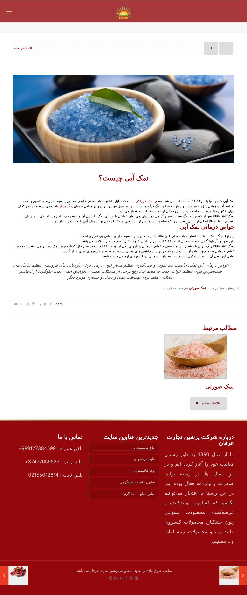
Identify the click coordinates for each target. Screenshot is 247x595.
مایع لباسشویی (144, 447)
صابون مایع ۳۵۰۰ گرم (139, 493)
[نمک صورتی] (243, 575)
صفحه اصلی (152, 30)
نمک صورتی (219, 386)
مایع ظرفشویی (144, 459)
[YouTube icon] (121, 578)
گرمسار (64, 206)
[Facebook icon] (126, 578)
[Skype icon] (136, 578)
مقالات (129, 30)
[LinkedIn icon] (116, 578)
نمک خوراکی (144, 201)
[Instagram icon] (111, 578)
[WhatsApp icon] (131, 578)
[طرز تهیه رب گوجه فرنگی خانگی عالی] (4, 575)
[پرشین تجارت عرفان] (123, 11)
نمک (113, 30)
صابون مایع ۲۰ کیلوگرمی (137, 482)
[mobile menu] (9, 11)
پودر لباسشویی (144, 470)
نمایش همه (21, 48)
